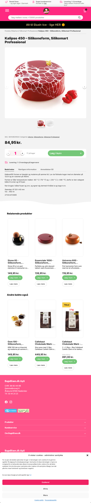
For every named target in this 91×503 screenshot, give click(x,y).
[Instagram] (10, 402)
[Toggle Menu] (7, 10)
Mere (45, 495)
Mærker (15, 31)
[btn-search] (79, 17)
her (30, 475)
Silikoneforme (38, 137)
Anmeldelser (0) (47, 169)
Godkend (45, 482)
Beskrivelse (9, 169)
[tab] (11, 169)
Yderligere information (27, 169)
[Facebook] (6, 402)
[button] (87, 455)
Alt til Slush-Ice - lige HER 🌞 (45, 24)
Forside (7, 31)
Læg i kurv (56, 153)
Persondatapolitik (51, 500)
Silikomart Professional (28, 31)
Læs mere (14, 284)
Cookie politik (39, 500)
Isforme (30, 137)
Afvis (45, 489)
